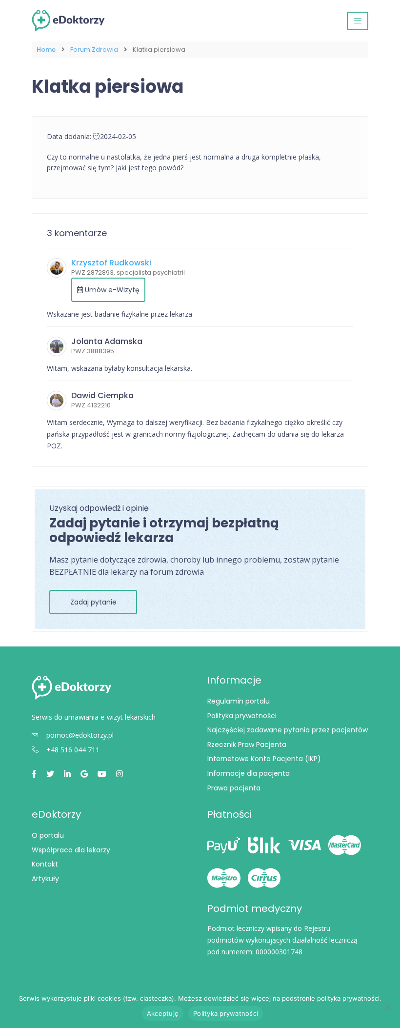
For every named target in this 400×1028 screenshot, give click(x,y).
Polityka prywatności (242, 716)
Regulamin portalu (238, 701)
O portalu (48, 835)
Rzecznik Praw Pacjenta (246, 744)
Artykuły (45, 879)
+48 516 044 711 (73, 749)
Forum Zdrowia (94, 49)
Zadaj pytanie (93, 602)
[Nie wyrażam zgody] (388, 1007)
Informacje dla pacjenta (248, 773)
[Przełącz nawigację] (357, 21)
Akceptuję (163, 1013)
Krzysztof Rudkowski (111, 262)
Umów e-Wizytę (111, 290)
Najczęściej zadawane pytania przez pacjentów (287, 730)
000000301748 (279, 951)
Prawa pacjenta (233, 788)
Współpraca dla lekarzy (71, 850)
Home (46, 49)
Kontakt (45, 864)
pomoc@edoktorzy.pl (80, 735)
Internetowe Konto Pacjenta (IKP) (264, 759)
